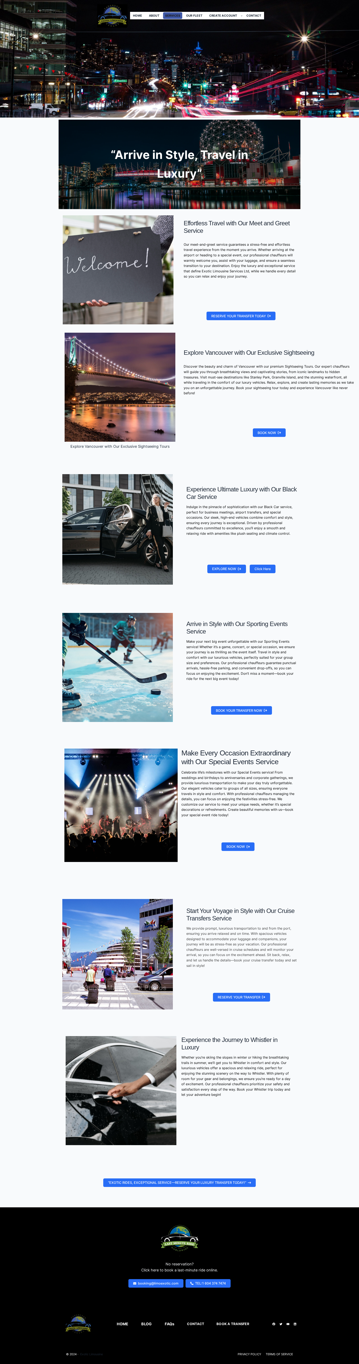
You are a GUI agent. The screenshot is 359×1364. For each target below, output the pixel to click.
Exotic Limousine (91, 1354)
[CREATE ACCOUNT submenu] (241, 15)
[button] (241, 316)
